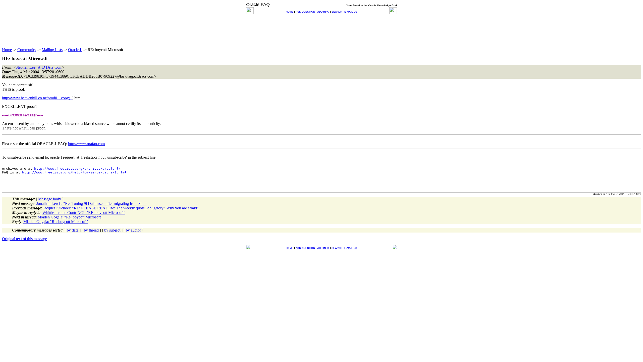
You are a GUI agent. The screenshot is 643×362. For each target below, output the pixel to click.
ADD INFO (323, 11)
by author (133, 230)
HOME (289, 11)
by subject (112, 230)
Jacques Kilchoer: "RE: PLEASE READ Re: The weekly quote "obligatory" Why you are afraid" (121, 208)
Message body (49, 199)
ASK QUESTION (305, 11)
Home (7, 50)
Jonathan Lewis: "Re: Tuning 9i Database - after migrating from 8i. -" (91, 203)
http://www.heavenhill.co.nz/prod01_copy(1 (37, 98)
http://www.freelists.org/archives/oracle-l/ (77, 168)
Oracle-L (75, 50)
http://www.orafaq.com (86, 144)
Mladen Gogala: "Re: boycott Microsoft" (70, 217)
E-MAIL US (350, 11)
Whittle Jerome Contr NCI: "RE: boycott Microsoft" (83, 212)
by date (72, 230)
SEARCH (337, 11)
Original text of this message (24, 239)
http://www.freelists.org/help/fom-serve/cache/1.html (74, 172)
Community (26, 50)
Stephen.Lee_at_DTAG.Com (39, 67)
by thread (91, 230)
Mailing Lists (52, 50)
